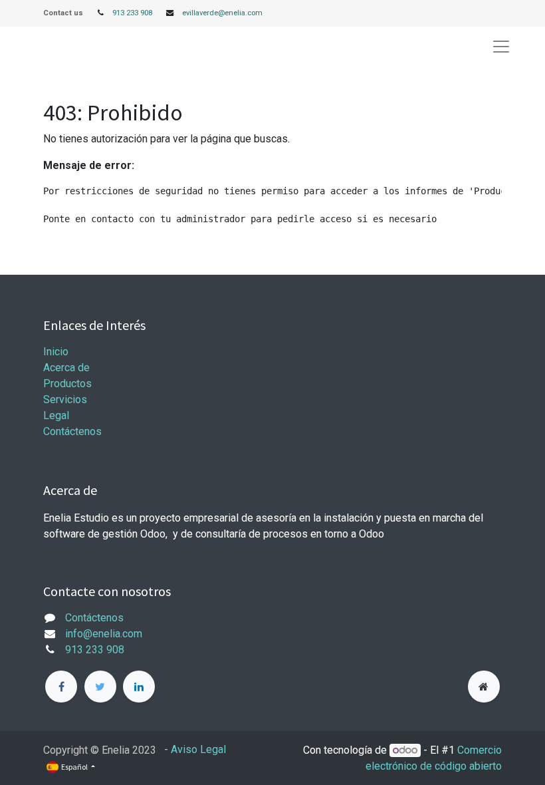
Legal (56, 415)
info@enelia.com (103, 633)
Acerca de (66, 367)
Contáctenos (72, 431)
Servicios (65, 399)
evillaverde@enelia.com (222, 13)
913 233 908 (132, 13)
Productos (67, 383)
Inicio (55, 351)
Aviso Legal (198, 749)
